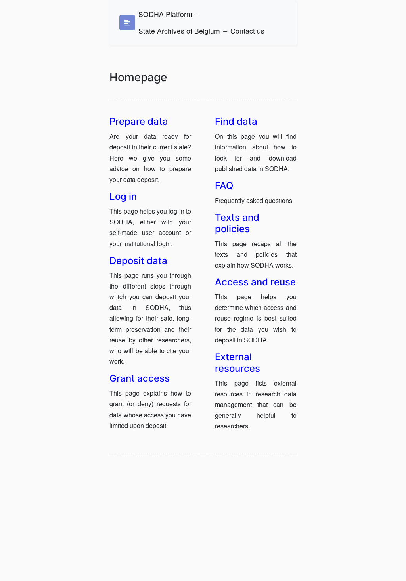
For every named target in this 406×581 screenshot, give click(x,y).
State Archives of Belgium (179, 31)
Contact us (247, 31)
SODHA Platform (165, 14)
